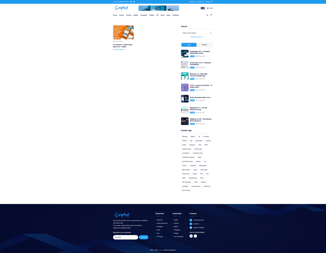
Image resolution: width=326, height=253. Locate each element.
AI (199, 136)
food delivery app (187, 161)
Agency (193, 136)
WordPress (207, 186)
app (191, 140)
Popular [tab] (204, 45)
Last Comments (178, 236)
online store (185, 174)
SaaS (183, 178)
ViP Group (160, 236)
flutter (199, 157)
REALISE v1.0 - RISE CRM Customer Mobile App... (198, 75)
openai (195, 174)
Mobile (136, 15)
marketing (193, 165)
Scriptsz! (160, 250)
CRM (206, 145)
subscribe (144, 237)
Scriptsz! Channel (198, 227)
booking (208, 140)
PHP (201, 174)
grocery (198, 161)
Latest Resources (162, 223)
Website (203, 182)
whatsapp (185, 186)
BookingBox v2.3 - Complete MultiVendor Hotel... (200, 52)
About (163, 15)
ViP (157, 15)
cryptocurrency (186, 149)
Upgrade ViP (209, 1)
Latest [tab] (189, 45)
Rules (168, 15)
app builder (199, 140)
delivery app (198, 149)
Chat (199, 145)
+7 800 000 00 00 (198, 220)
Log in (211, 8)
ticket (201, 178)
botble (184, 145)
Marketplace (203, 165)
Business (192, 145)
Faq (158, 233)
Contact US (200, 1)
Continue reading (118, 49)
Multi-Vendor (186, 170)
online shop (204, 170)
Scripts (121, 15)
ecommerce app (197, 153)
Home (115, 15)
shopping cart (193, 178)
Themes (129, 15)
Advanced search (196, 37)
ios (205, 161)
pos (207, 174)
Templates (143, 15)
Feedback (175, 15)
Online (195, 170)
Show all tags (186, 190)
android (184, 140)
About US (192, 1)
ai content (206, 136)
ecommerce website (188, 157)
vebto (196, 182)
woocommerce (195, 186)
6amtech (184, 136)
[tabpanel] (197, 87)
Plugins (151, 15)
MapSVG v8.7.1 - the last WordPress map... (198, 108)
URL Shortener (186, 182)
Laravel (184, 165)
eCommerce (185, 153)
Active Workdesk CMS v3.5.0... (200, 97)
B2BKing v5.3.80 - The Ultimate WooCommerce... (201, 120)
